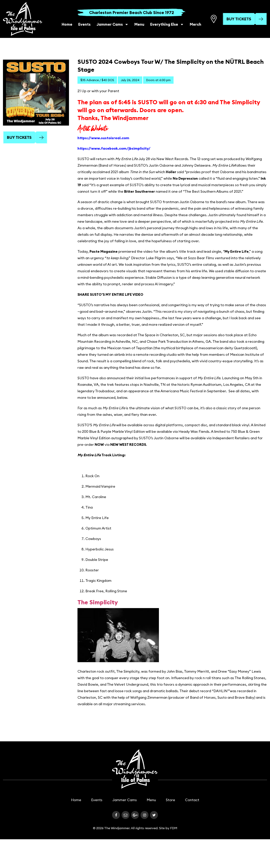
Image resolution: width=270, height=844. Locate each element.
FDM (173, 828)
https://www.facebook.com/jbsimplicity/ (113, 148)
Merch (195, 24)
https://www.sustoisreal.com (103, 138)
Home (67, 24)
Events (84, 24)
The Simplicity (97, 602)
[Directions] (214, 19)
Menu (139, 24)
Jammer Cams (109, 24)
